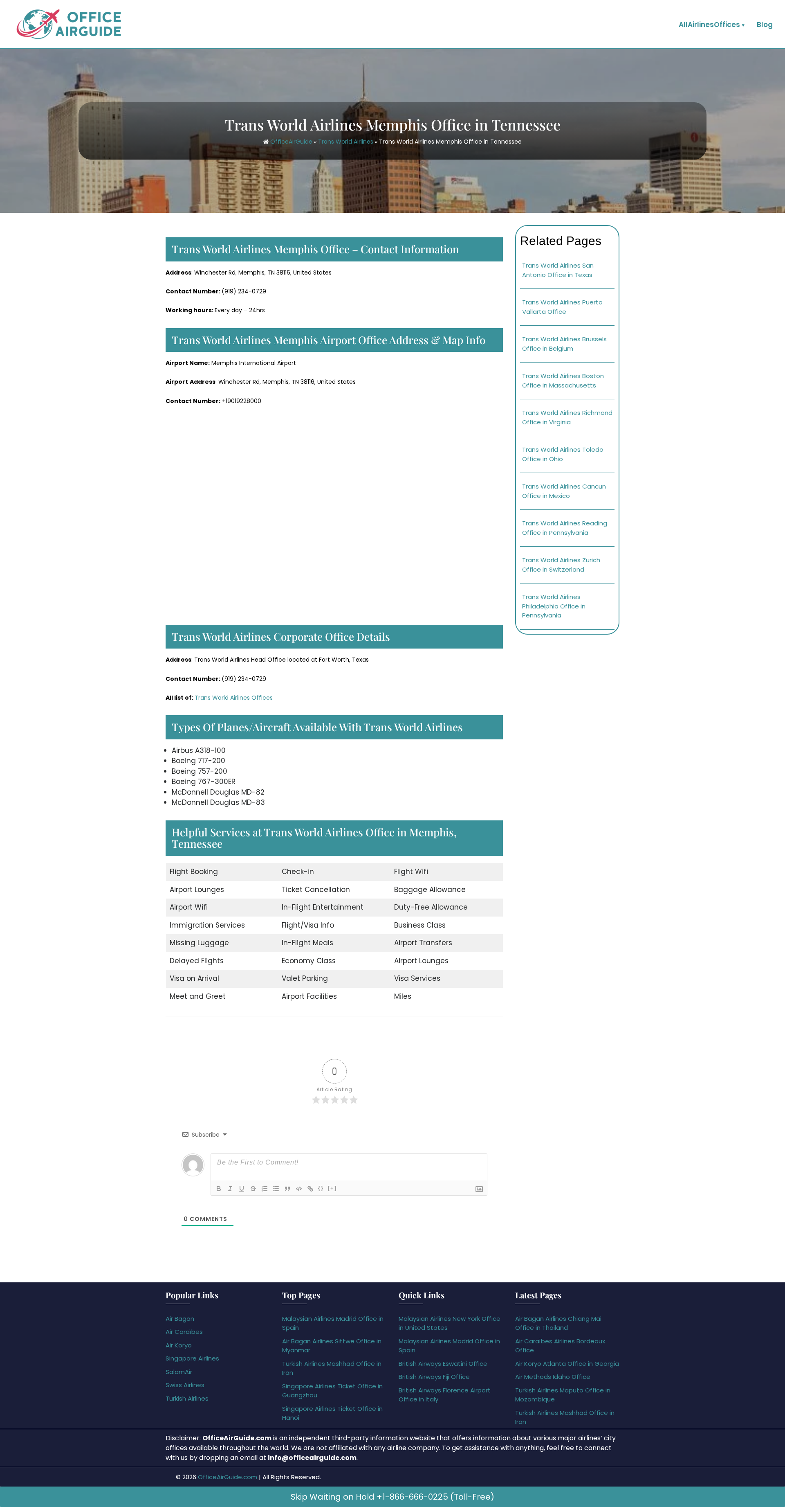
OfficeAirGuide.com (227, 1477)
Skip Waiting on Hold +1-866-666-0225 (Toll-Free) (392, 1496)
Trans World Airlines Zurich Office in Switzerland (561, 565)
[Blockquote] (287, 1189)
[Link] (310, 1189)
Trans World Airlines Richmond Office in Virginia (567, 417)
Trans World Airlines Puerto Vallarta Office (562, 307)
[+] (332, 1188)
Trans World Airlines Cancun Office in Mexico (564, 491)
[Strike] (253, 1189)
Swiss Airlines (185, 1385)
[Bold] (218, 1189)
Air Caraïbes (184, 1331)
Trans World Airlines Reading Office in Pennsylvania (564, 528)
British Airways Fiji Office (434, 1376)
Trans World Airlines (345, 141)
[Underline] (241, 1189)
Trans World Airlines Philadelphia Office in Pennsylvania (553, 605)
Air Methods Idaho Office (552, 1376)
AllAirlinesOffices (709, 24)
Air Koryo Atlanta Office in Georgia (567, 1363)
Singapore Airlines (192, 1358)
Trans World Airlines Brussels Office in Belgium (564, 344)
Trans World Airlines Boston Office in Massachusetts (563, 381)
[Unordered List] (276, 1189)
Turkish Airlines (187, 1398)
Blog (765, 24)
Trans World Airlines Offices (234, 698)
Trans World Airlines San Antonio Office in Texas (558, 270)
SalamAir (179, 1371)
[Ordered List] (264, 1189)
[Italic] (230, 1189)
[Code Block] (299, 1189)
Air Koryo (179, 1345)
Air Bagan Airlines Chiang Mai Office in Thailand (558, 1323)
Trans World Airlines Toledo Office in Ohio (562, 454)
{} (321, 1188)
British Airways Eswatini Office (443, 1363)
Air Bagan (180, 1318)
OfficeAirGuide (291, 141)
